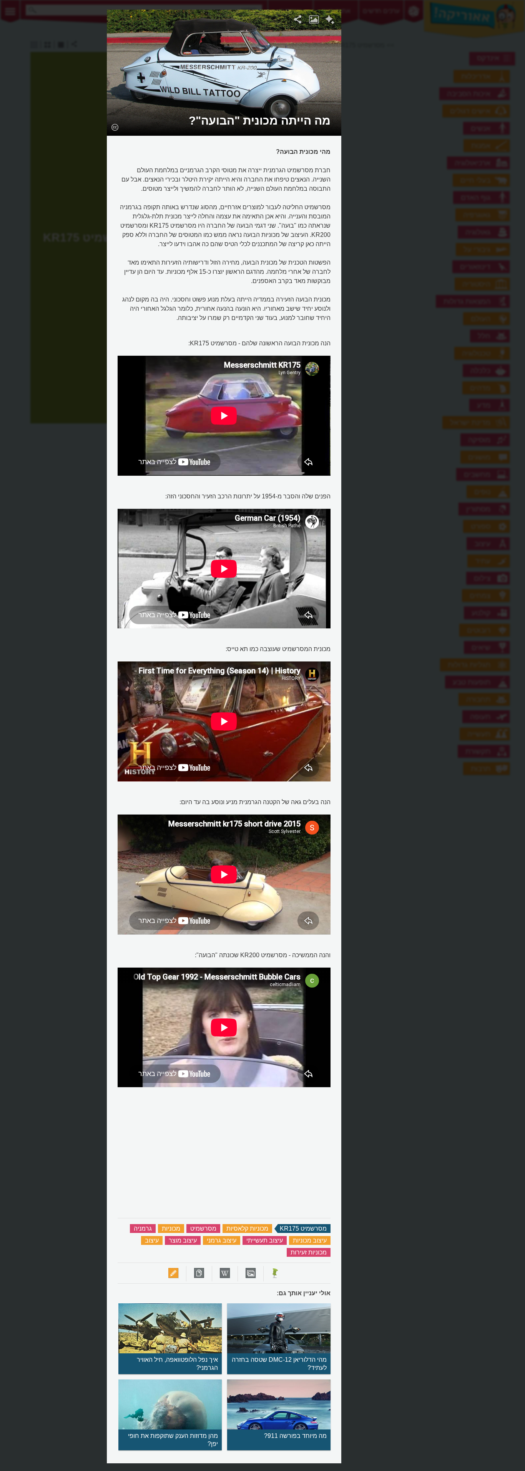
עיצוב (152, 1240)
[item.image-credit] (115, 127)
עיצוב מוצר (183, 1240)
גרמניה (143, 1228)
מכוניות (171, 1228)
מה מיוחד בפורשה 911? (295, 1436)
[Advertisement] (435, 125)
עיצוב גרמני (221, 1240)
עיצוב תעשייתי (264, 1240)
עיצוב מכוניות (310, 1240)
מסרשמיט (203, 1228)
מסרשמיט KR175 (303, 1228)
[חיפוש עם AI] (330, 21)
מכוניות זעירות (309, 1252)
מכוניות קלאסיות (247, 1228)
